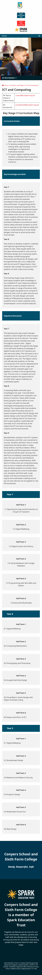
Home (4, 36)
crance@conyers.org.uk (25, 95)
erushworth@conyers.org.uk (27, 105)
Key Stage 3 (21, 85)
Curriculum (12, 85)
